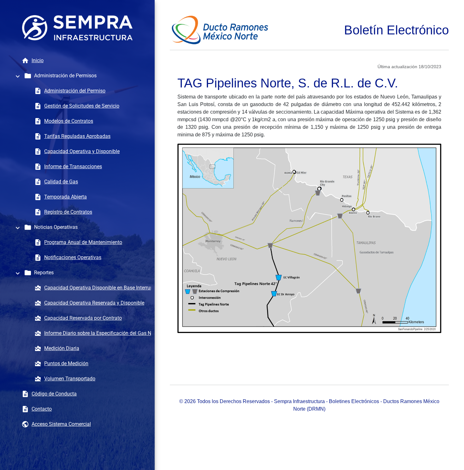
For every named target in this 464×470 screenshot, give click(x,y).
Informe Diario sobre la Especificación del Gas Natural (104, 333)
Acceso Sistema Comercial (61, 424)
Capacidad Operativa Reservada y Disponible (94, 303)
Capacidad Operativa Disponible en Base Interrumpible (104, 288)
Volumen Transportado (69, 379)
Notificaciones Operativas (72, 257)
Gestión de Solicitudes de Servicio (81, 106)
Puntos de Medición (66, 363)
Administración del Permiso (74, 91)
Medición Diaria (61, 348)
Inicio (38, 60)
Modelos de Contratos (68, 121)
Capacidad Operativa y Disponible (82, 151)
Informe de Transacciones (73, 167)
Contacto (42, 409)
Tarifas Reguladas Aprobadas (77, 136)
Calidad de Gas (61, 182)
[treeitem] (77, 75)
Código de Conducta (54, 394)
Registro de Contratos (68, 212)
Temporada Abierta (65, 197)
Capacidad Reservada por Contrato (83, 318)
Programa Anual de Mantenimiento (83, 242)
